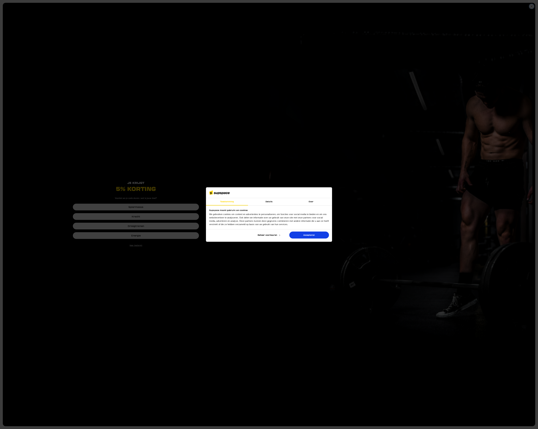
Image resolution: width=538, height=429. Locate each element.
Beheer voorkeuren (267, 235)
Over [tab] (311, 201)
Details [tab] (269, 201)
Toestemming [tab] (227, 201)
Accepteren (309, 235)
